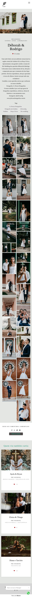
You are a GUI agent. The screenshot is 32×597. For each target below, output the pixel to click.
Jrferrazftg (23, 109)
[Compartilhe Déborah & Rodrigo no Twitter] (17, 430)
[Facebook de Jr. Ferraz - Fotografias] (14, 590)
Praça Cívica (14, 111)
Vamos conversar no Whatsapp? (14, 587)
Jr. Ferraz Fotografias (15, 106)
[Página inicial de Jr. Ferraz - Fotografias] (4, 4)
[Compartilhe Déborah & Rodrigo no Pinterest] (19, 430)
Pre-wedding (24, 111)
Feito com (16, 595)
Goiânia (5, 111)
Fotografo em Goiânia (11, 109)
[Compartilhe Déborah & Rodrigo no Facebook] (11, 430)
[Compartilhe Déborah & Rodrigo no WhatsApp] (14, 430)
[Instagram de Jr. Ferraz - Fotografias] (17, 590)
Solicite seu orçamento (16, 433)
